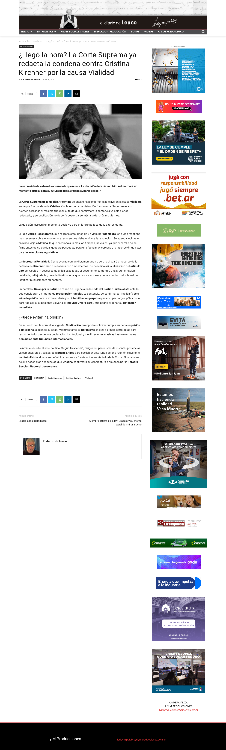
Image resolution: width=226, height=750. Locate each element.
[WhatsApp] (59, 93)
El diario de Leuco (31, 79)
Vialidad (89, 378)
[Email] (76, 93)
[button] (203, 31)
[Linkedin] (68, 93)
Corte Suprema (55, 378)
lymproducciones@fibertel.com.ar (178, 709)
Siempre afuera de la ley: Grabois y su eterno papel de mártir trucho (115, 422)
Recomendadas (34, 41)
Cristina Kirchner (73, 378)
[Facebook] (43, 93)
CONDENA (39, 378)
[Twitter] (51, 93)
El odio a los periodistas (33, 420)
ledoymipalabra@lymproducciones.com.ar (141, 739)
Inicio (21, 41)
